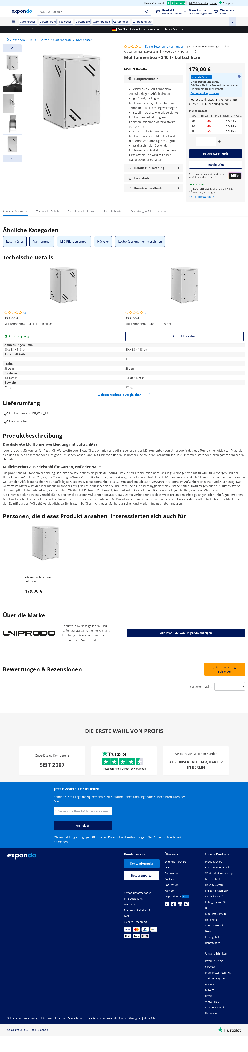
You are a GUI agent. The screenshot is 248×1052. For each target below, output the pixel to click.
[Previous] (12, 48)
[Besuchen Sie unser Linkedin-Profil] (180, 905)
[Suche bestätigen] (147, 12)
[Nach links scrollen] (7, 29)
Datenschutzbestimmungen (127, 837)
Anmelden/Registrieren (205, 93)
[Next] (12, 158)
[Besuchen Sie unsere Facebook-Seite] (173, 905)
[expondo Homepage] (7, 40)
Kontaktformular (141, 864)
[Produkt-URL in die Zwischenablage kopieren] (194, 51)
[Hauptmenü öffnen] (13, 22)
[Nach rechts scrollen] (240, 29)
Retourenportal (141, 875)
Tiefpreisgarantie (203, 196)
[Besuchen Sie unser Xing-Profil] (186, 905)
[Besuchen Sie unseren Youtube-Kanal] (167, 905)
